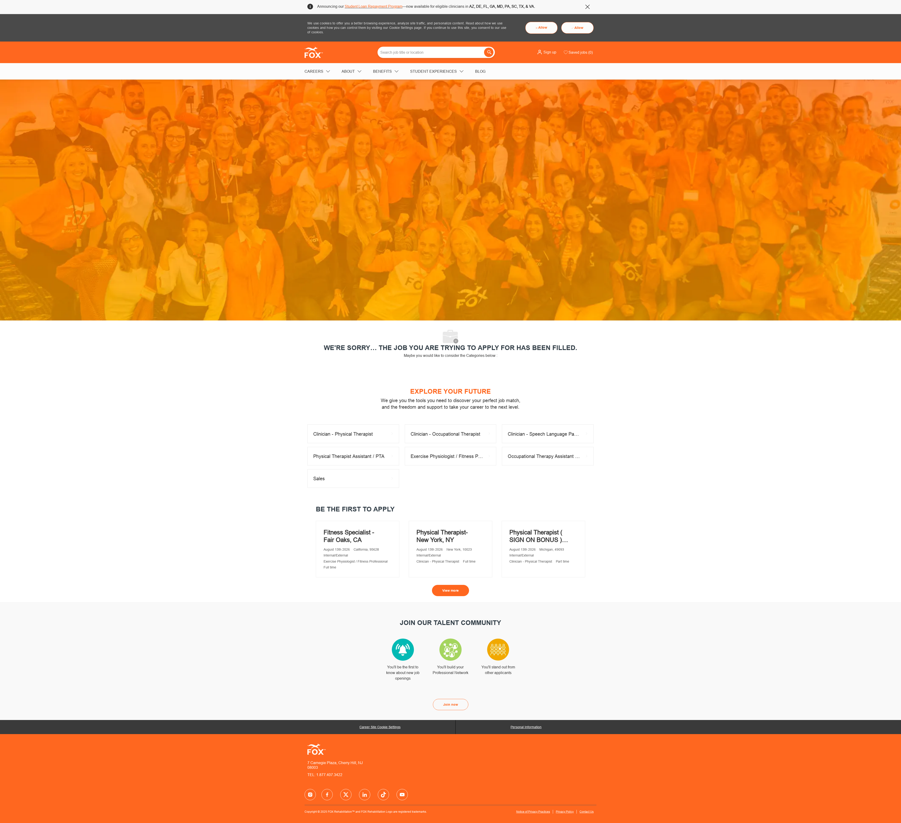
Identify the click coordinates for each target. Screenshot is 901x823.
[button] (546, 52)
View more (450, 590)
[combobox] (436, 52)
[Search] (488, 52)
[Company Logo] (316, 52)
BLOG (480, 71)
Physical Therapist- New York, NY (442, 536)
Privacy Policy (565, 811)
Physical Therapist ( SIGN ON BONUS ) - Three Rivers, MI (537, 536)
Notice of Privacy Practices (533, 811)
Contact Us (587, 811)
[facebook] (310, 794)
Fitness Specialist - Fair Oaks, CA (349, 536)
